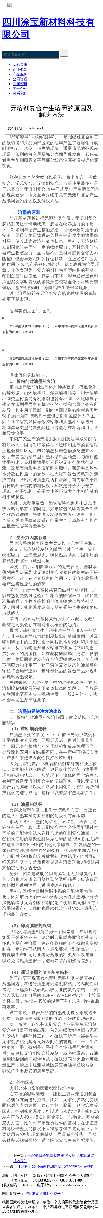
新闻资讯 (20, 84)
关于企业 (20, 89)
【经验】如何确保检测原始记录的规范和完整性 (56, 1167)
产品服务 (20, 74)
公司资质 (20, 79)
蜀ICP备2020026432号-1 (44, 1194)
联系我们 (20, 93)
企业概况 (20, 70)
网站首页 (20, 65)
